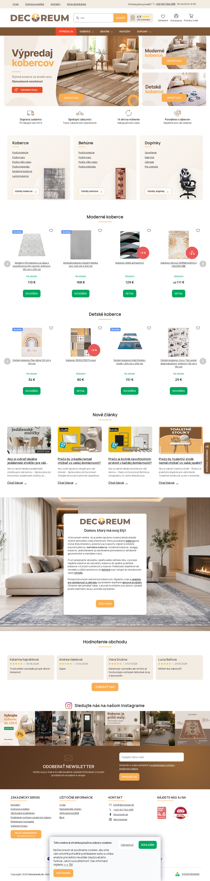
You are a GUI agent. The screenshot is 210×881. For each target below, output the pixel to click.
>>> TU (68, 864)
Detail (130, 293)
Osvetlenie (151, 152)
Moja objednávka (76, 4)
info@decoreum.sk (123, 804)
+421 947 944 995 (123, 809)
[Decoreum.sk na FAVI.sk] (183, 811)
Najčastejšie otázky (70, 809)
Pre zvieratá (151, 166)
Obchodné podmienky (23, 813)
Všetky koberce (26, 191)
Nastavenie (63, 873)
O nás (16, 4)
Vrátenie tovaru (19, 825)
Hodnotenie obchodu (105, 642)
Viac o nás (105, 603)
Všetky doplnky (158, 191)
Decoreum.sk (120, 814)
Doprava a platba (34, 4)
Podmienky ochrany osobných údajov (31, 817)
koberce (130, 540)
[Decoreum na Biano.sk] (163, 811)
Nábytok (149, 157)
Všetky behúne (92, 191)
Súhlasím (147, 845)
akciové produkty (132, 582)
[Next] (203, 264)
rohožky (78, 572)
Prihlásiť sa (129, 776)
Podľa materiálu (21, 166)
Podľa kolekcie (20, 152)
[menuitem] (66, 31)
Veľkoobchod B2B (69, 813)
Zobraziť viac (105, 687)
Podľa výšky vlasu (21, 162)
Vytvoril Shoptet (191, 874)
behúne (106, 569)
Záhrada (149, 162)
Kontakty (55, 4)
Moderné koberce (22, 171)
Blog (61, 817)
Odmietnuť (127, 845)
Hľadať (120, 17)
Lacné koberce (20, 176)
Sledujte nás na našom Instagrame (110, 705)
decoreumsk (120, 819)
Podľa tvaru (18, 157)
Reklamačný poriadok (22, 821)
